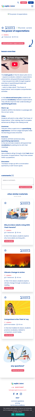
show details (9, 241)
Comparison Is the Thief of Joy (16, 319)
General (6, 35)
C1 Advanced (7, 37)
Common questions (17, 401)
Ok (13, 414)
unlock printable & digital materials (13, 43)
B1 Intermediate (10, 324)
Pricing (17, 403)
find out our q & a (18, 370)
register (23, 2)
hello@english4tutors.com (17, 390)
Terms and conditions (17, 405)
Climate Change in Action (14, 272)
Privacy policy (20, 414)
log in (30, 2)
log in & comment (25, 187)
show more (17, 196)
